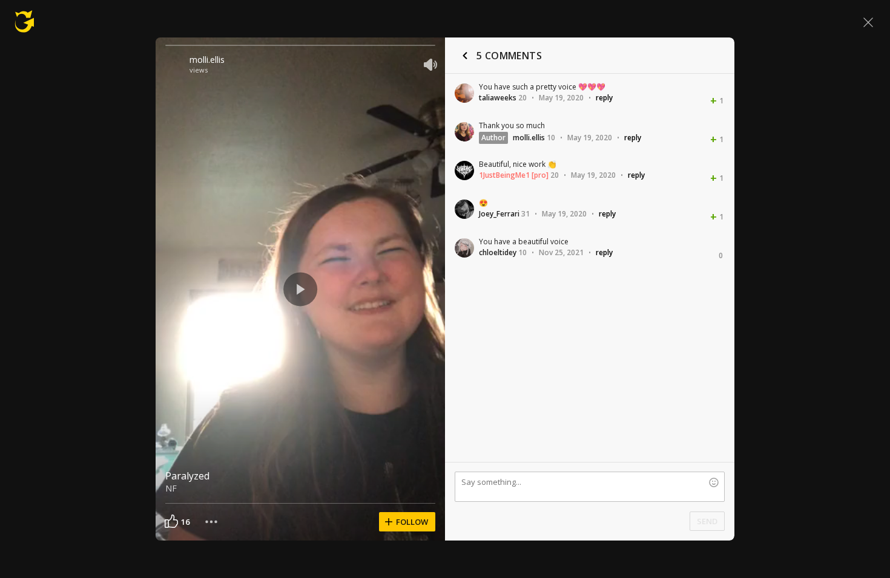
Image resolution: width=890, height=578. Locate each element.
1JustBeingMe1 (504, 175)
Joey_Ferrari (499, 214)
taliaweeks (497, 98)
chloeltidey (497, 252)
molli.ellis (207, 59)
